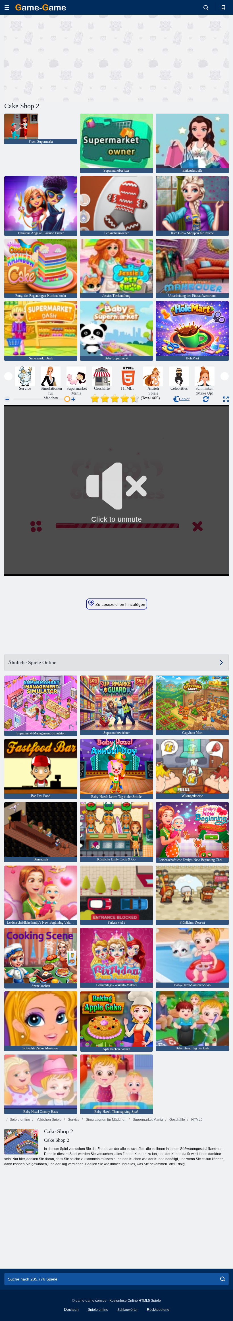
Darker (184, 399)
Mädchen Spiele (49, 1120)
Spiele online (20, 1120)
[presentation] (8, 376)
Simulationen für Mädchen (105, 1120)
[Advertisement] (60, 57)
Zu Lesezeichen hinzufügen (119, 604)
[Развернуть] (226, 399)
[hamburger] (6, 7)
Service (73, 1120)
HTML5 (196, 1120)
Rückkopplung (158, 1310)
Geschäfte (176, 1120)
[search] (223, 1279)
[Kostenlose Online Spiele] (40, 7)
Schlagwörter (127, 1310)
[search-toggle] (206, 7)
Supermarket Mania (147, 1120)
